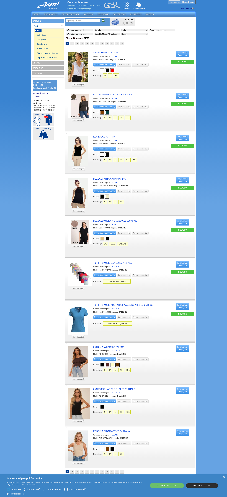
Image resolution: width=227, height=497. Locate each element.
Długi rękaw (42, 44)
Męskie (36, 63)
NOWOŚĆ (182, 62)
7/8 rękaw (41, 40)
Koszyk (150, 14)
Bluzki (38, 31)
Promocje (103, 14)
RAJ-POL (115, 267)
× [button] (224, 477)
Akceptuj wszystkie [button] (166, 486)
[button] (76, 494)
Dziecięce (38, 68)
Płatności (136, 14)
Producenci (51, 14)
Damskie (37, 21)
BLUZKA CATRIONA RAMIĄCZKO (109, 179)
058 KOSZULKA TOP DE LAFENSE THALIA (114, 389)
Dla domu (38, 73)
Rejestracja (188, 2)
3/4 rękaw (41, 35)
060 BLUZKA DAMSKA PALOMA (108, 347)
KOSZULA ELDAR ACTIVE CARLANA (111, 431)
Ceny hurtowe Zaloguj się (183, 54)
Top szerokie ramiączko (47, 53)
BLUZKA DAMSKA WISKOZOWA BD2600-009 (115, 221)
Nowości (89, 14)
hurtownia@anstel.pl (82, 8)
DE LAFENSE (117, 351)
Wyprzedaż (119, 14)
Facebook (36, 97)
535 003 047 (96, 6)
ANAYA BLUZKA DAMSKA (106, 53)
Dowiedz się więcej (29, 485)
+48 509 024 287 (82, 6)
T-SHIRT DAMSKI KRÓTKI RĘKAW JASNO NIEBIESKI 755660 (123, 305)
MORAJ (115, 98)
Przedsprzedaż (70, 14)
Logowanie (174, 2)
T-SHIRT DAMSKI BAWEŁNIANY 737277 (112, 263)
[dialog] (113, 485)
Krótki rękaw (42, 48)
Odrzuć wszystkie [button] (202, 486)
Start (36, 14)
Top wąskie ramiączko (46, 57)
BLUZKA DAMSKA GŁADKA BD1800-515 (113, 95)
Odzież (37, 26)
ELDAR (115, 56)
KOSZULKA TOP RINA (104, 137)
